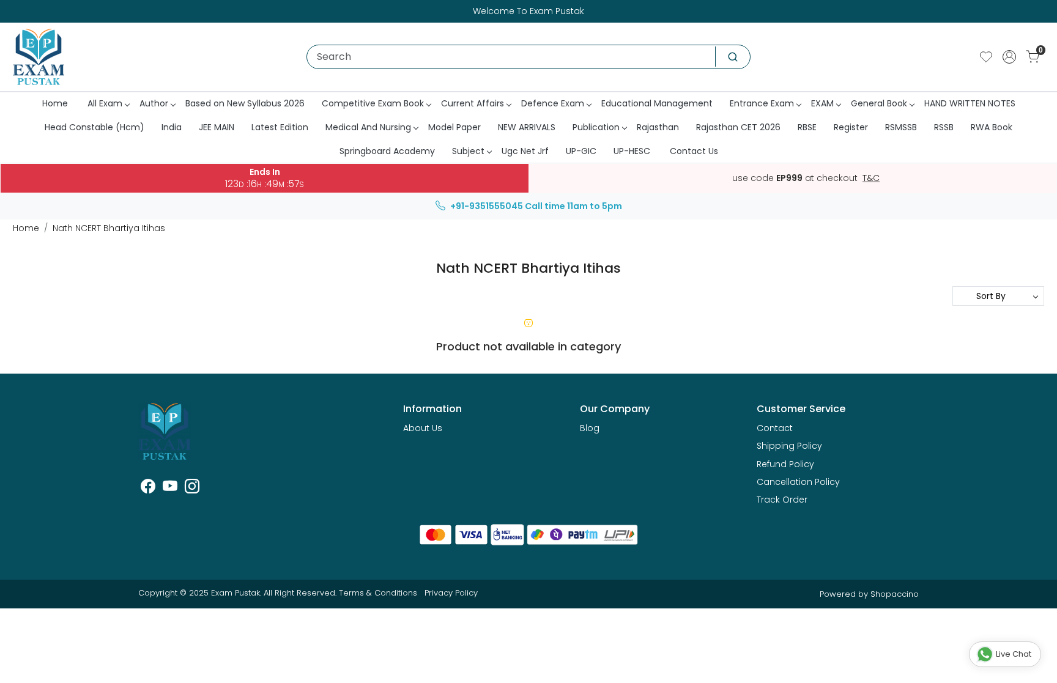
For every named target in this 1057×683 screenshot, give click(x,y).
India (171, 127)
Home (55, 103)
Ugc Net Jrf (525, 151)
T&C (871, 178)
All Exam (104, 103)
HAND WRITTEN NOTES (969, 103)
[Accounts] (1009, 57)
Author (153, 103)
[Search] (733, 57)
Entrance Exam (762, 103)
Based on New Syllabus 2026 (245, 103)
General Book (879, 103)
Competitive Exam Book (373, 103)
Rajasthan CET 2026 (738, 127)
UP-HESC (632, 151)
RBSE (807, 127)
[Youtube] (170, 488)
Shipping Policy (789, 446)
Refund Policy (785, 464)
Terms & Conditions (378, 593)
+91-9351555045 (486, 206)
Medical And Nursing (368, 127)
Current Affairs (472, 103)
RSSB (944, 127)
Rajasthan (658, 127)
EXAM (822, 103)
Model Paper (454, 127)
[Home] (38, 57)
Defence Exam (552, 103)
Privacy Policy (451, 593)
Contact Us (694, 151)
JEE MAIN (216, 127)
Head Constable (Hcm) (94, 127)
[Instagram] (192, 488)
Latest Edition (279, 127)
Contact (775, 428)
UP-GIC (581, 151)
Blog (589, 428)
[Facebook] (148, 488)
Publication (596, 127)
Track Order (782, 499)
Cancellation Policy (798, 482)
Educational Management (657, 103)
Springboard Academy (387, 151)
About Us (422, 428)
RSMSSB (901, 127)
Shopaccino (894, 594)
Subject (468, 151)
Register (851, 127)
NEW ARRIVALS (526, 127)
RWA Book (991, 127)
